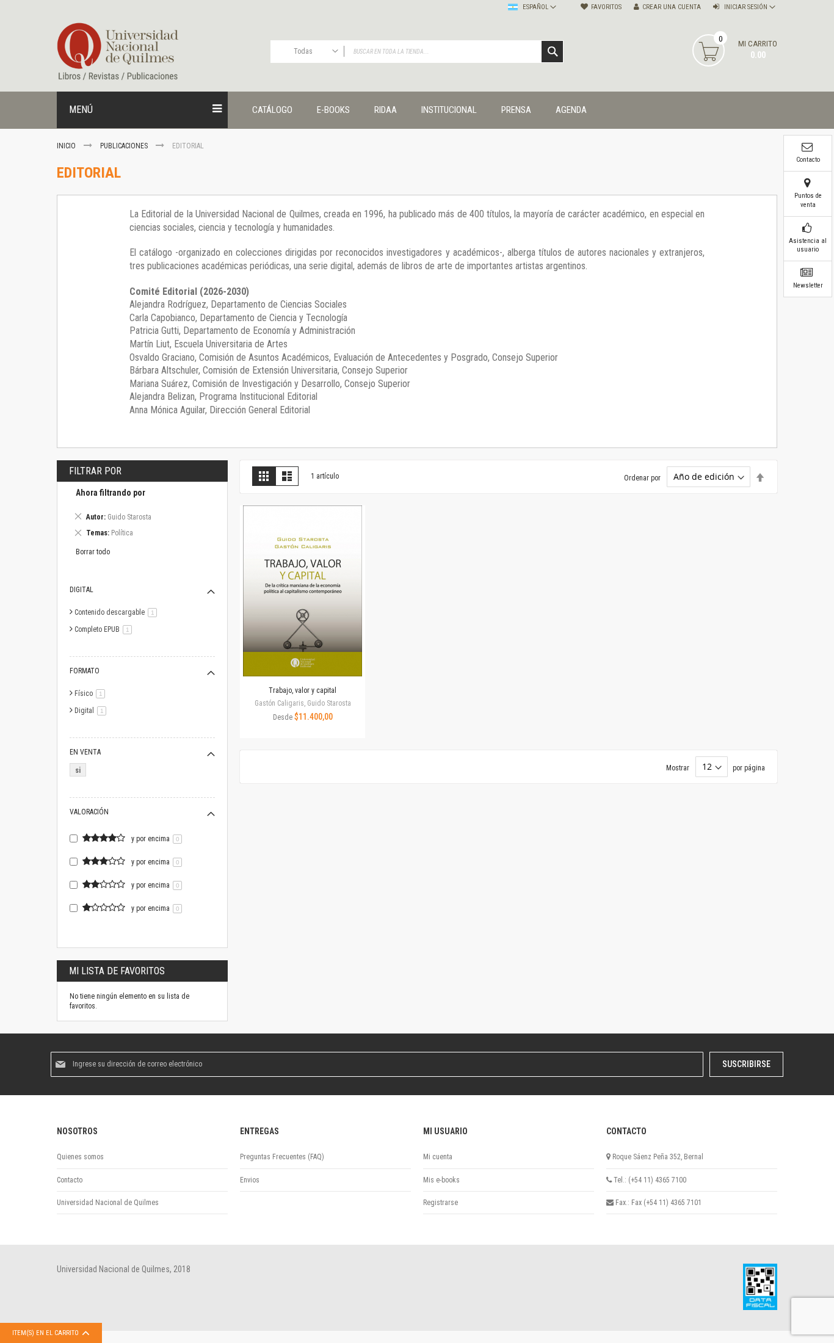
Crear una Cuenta (671, 7)
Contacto (69, 1180)
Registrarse (440, 1202)
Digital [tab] (81, 589)
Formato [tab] (85, 671)
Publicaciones (125, 146)
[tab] (142, 514)
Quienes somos (80, 1157)
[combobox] (417, 51)
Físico (91, 693)
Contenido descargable (117, 612)
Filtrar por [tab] (95, 471)
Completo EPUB (105, 629)
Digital (92, 710)
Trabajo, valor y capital (302, 690)
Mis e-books (441, 1180)
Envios (249, 1180)
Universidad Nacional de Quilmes (108, 1202)
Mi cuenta (437, 1157)
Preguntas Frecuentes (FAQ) (282, 1157)
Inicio (67, 146)
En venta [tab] (85, 752)
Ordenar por (642, 477)
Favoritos (606, 7)
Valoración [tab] (89, 812)
